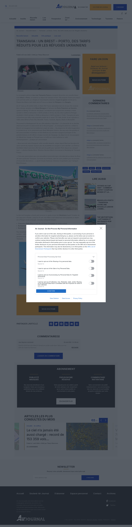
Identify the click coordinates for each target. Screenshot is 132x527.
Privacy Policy (77, 298)
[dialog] (66, 263)
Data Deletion (54, 298)
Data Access (66, 298)
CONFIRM (51, 291)
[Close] (102, 229)
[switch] (91, 261)
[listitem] (66, 257)
